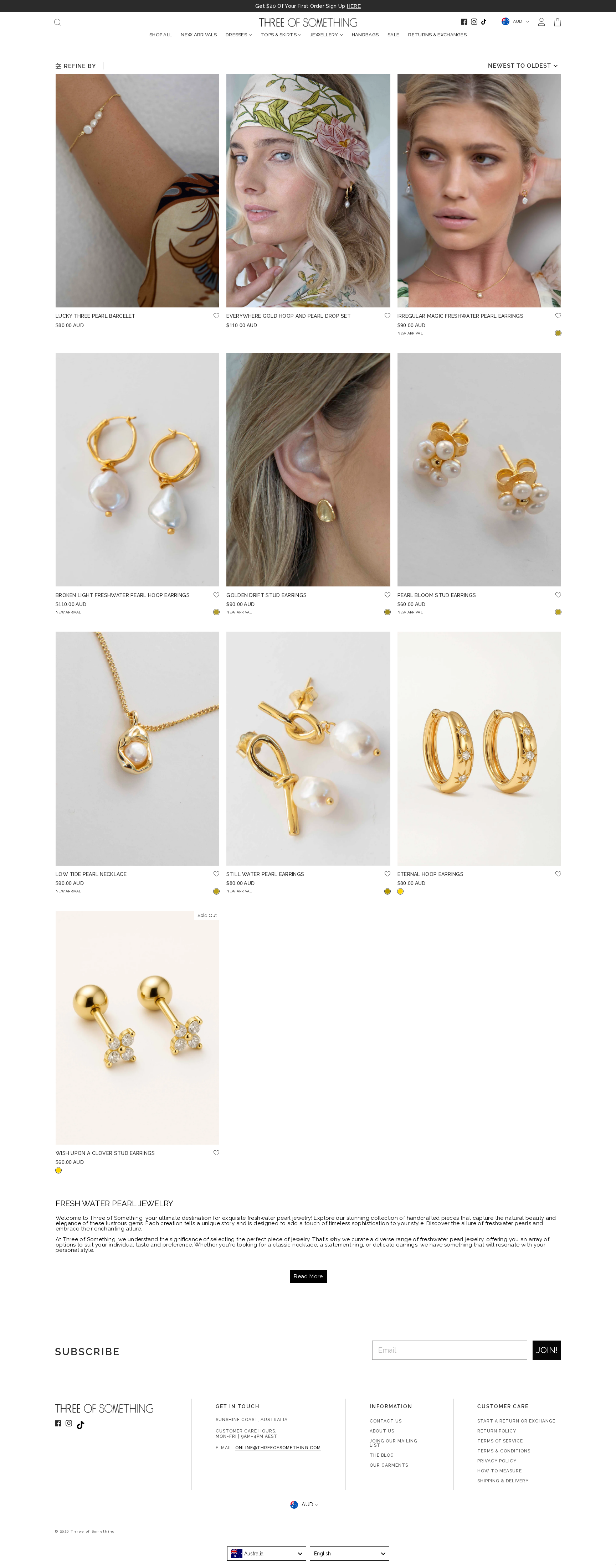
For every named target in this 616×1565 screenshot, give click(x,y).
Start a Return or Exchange (516, 1421)
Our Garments (389, 1465)
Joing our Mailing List (393, 1443)
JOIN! (547, 1350)
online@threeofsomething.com (278, 1447)
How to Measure (499, 1470)
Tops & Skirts (279, 34)
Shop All (160, 34)
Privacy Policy (497, 1460)
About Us (382, 1431)
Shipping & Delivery (503, 1480)
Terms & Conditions (503, 1451)
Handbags (365, 34)
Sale (393, 34)
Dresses (236, 34)
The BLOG (382, 1455)
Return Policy (496, 1431)
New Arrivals (199, 34)
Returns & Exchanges (437, 34)
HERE (354, 6)
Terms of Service (500, 1441)
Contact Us (386, 1421)
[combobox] (267, 1553)
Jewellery (324, 34)
